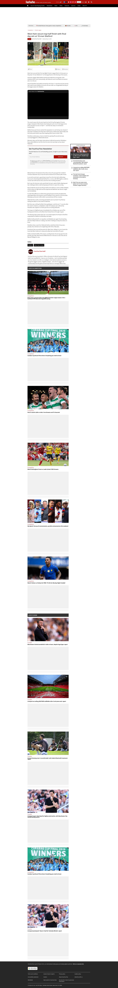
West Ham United (39, 245)
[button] (91, 2)
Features (67, 5)
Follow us (58, 69)
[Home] (28, 5)
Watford (30, 245)
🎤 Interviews (85, 25)
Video (61, 5)
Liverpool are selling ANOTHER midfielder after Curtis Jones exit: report (81, 169)
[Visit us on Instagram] (71, 2)
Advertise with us (78, 977)
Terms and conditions (33, 974)
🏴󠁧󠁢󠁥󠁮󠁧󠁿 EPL (76, 25)
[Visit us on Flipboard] (73, 2)
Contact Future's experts (49, 974)
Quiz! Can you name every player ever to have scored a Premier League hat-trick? (80, 184)
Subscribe (79, 2)
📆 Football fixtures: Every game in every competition (48, 25)
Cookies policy (78, 974)
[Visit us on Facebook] (64, 2)
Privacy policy (62, 974)
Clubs (79, 5)
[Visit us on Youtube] (68, 2)
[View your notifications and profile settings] (88, 2)
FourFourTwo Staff (37, 39)
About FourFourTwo (63, 977)
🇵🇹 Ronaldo (68, 25)
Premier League (38, 30)
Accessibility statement (33, 977)
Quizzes (73, 5)
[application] (48, 104)
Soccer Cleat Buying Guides (38, 5)
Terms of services (46, 160)
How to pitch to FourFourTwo (50, 980)
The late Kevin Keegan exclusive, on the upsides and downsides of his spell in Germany (81, 176)
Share (31, 69)
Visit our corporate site (78, 964)
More (84, 5)
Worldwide (30, 980)
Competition (30, 30)
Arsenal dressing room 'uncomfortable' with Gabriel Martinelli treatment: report (80, 162)
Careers (45, 977)
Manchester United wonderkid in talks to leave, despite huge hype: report (81, 156)
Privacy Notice (35, 161)
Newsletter (49, 5)
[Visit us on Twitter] (66, 2)
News (56, 5)
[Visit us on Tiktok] (75, 2)
